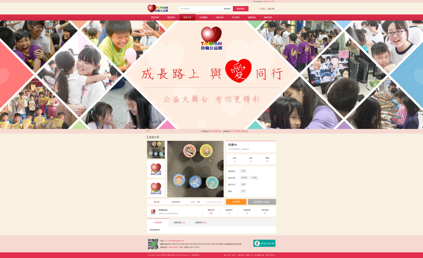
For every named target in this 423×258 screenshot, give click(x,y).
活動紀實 (220, 17)
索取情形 (179, 222)
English (266, 1)
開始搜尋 (241, 9)
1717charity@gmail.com (174, 241)
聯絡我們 (268, 17)
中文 (272, 1)
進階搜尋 (227, 9)
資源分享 (187, 17)
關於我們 (155, 17)
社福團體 (203, 17)
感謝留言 (200, 222)
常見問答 (236, 17)
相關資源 (252, 17)
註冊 (272, 9)
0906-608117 (174, 247)
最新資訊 (171, 17)
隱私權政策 (195, 255)
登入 (264, 9)
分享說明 (158, 222)
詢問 (237, 202)
